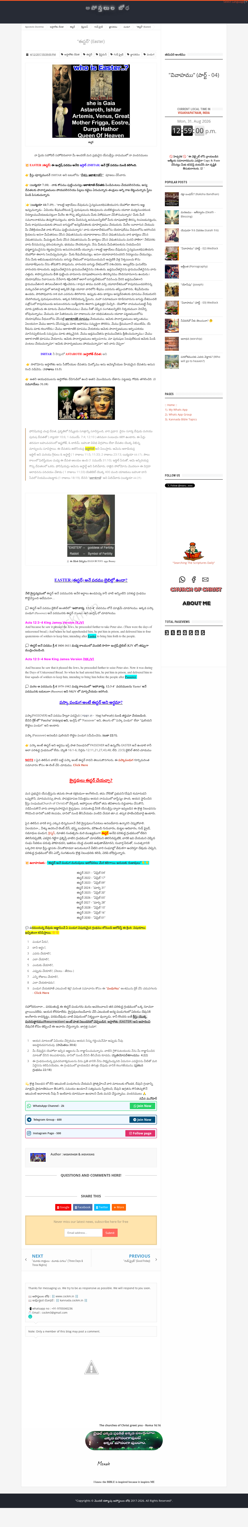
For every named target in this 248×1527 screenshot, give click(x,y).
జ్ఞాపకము (134, 54)
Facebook (83, 1207)
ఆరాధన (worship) (191, 338)
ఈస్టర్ (88, 54)
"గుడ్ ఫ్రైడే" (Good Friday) (136, 1260)
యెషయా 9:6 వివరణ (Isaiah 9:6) (200, 230)
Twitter (103, 1207)
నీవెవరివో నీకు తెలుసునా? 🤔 (197, 320)
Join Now (144, 1106)
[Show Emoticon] (30, 1317)
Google (64, 1207)
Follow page (142, 1133)
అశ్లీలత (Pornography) (194, 266)
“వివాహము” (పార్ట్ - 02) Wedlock (199, 248)
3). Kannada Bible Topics (181, 419)
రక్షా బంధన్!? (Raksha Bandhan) (200, 194)
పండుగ (150, 54)
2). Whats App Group (178, 414)
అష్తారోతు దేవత (71, 54)
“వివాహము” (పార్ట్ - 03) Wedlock (199, 302)
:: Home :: (171, 405)
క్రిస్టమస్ (102, 54)
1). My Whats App (176, 409)
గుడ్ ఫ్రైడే (118, 54)
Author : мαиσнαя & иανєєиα (72, 1154)
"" (113, 988)
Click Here (41, 993)
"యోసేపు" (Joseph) (192, 284)
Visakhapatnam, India (193, 111)
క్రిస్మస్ (51, 833)
